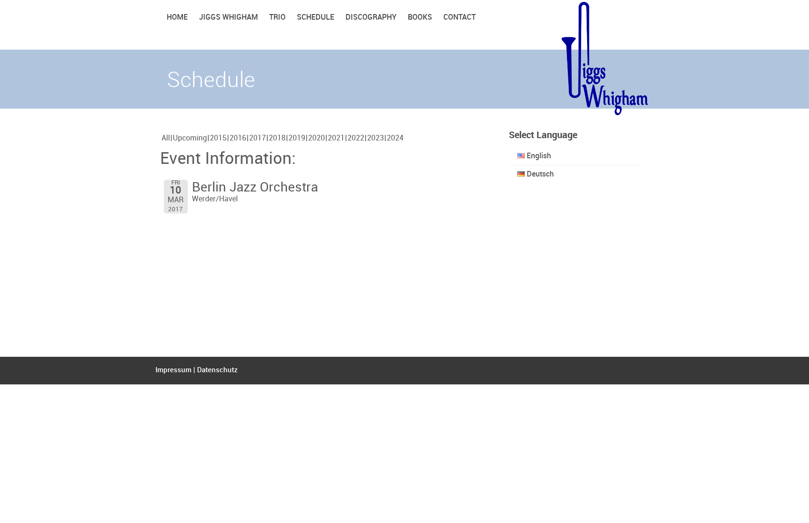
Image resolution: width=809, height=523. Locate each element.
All (166, 138)
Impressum (173, 370)
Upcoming (190, 138)
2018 (277, 138)
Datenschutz (217, 370)
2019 (296, 138)
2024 (395, 138)
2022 (355, 138)
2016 (237, 138)
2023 (375, 138)
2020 (316, 138)
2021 (336, 138)
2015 (218, 138)
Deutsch (539, 174)
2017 (257, 138)
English (538, 156)
